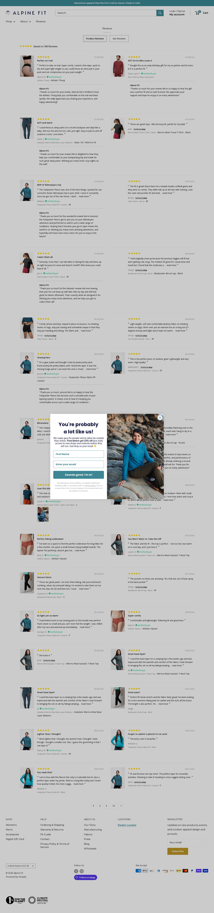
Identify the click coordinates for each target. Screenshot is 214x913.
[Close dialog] (160, 417)
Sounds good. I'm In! (78, 475)
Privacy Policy (90, 486)
